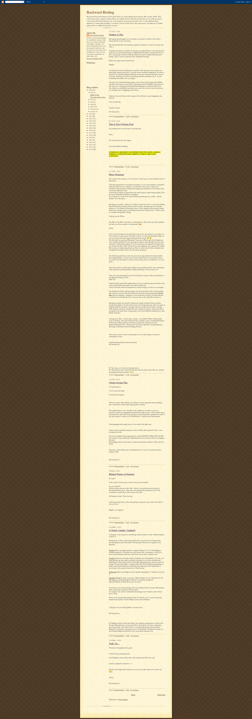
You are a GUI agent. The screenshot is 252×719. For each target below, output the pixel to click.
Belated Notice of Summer (121, 474)
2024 (90, 116)
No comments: (135, 116)
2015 (90, 137)
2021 (90, 123)
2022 (90, 121)
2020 (90, 125)
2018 (90, 130)
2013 (90, 142)
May (92, 102)
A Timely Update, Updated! (122, 530)
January (93, 111)
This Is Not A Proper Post (97, 97)
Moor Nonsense (116, 174)
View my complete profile (94, 58)
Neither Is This (94, 95)
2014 (90, 140)
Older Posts (161, 695)
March (93, 106)
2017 (90, 133)
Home (133, 695)
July (92, 92)
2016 (90, 135)
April (92, 104)
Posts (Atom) (123, 700)
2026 (90, 90)
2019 (90, 128)
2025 (90, 114)
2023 (90, 118)
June (92, 99)
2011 (90, 147)
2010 (90, 149)
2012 (90, 145)
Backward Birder (96, 35)
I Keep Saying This (118, 382)
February (93, 109)
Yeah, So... (114, 643)
